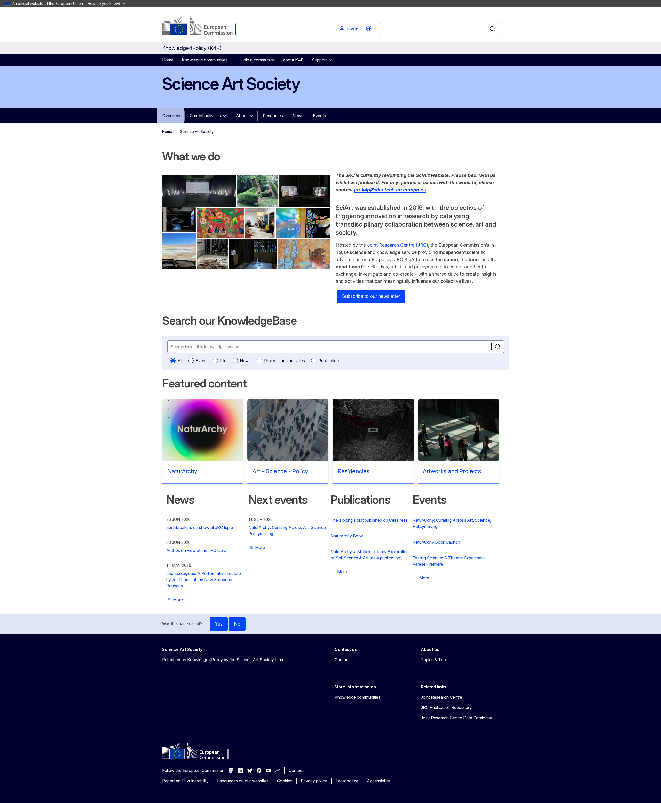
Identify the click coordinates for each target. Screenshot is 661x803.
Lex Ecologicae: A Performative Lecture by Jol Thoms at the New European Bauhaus (203, 579)
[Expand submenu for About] (253, 115)
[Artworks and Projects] (458, 430)
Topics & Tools (435, 659)
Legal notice (347, 780)
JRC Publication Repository (446, 707)
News (298, 115)
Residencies (353, 471)
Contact (342, 659)
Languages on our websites (243, 780)
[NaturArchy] (202, 430)
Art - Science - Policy (280, 471)
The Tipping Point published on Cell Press (368, 520)
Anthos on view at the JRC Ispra (196, 550)
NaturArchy (182, 471)
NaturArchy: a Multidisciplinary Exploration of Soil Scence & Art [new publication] (369, 554)
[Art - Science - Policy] (287, 430)
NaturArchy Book (346, 536)
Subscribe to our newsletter (371, 296)
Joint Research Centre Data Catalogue (456, 717)
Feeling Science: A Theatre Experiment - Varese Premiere (450, 561)
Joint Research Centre (441, 697)
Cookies (284, 780)
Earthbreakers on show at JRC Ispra (199, 527)
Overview (171, 115)
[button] (369, 28)
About (242, 115)
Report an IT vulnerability (185, 780)
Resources (273, 115)
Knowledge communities (357, 697)
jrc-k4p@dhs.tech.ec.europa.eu (390, 189)
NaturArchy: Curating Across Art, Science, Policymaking (287, 530)
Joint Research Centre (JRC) (397, 245)
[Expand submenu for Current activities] (226, 115)
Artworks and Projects (452, 471)
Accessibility (378, 780)
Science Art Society (182, 649)
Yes (219, 624)
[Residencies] (373, 430)
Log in (352, 29)
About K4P (293, 60)
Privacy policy (314, 780)
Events (319, 115)
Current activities (205, 115)
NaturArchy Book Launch (436, 542)
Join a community (257, 60)
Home (168, 60)
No (237, 624)
